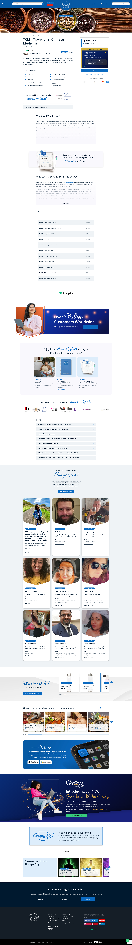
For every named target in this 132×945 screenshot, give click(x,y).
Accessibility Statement (54, 918)
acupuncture (62, 128)
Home (24, 35)
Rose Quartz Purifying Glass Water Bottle (89, 685)
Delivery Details (52, 914)
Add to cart (95, 70)
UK (49, 930)
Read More (66, 143)
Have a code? (100, 74)
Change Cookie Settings (68, 923)
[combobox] (94, 4)
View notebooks (61, 389)
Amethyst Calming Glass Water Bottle (67, 685)
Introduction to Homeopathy (54, 726)
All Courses (104, 708)
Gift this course (93, 74)
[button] (66, 16)
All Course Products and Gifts (32, 693)
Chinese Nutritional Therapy (32, 726)
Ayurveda (92, 726)
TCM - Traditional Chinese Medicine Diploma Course (51, 35)
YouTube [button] (50, 5)
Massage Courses (73, 728)
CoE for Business (52, 920)
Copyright (32, 942)
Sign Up (125, 3)
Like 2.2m (51, 2)
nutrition (77, 128)
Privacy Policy (51, 916)
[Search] (43, 4)
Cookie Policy (40, 942)
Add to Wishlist (48, 53)
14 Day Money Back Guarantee (95, 78)
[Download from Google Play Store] (46, 762)
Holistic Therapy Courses (32, 35)
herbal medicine (70, 128)
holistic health (70, 182)
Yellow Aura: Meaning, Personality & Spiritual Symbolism (88, 872)
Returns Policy (66, 914)
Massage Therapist (74, 726)
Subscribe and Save (77, 815)
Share (70, 52)
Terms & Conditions (67, 916)
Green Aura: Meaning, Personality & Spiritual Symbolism (66, 872)
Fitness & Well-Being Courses (97, 728)
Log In (116, 3)
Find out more (90, 327)
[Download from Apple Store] (33, 762)
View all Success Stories (66, 491)
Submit (88, 899)
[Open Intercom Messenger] (127, 940)
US (51, 930)
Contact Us (65, 920)
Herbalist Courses (51, 728)
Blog (49, 923)
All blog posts (30, 873)
